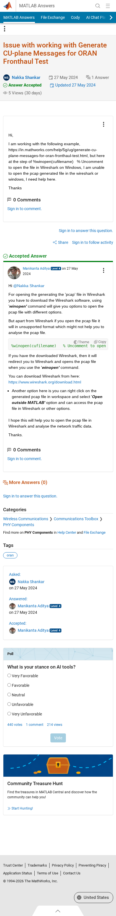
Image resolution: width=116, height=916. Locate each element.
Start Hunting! (22, 808)
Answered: (18, 599)
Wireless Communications (25, 519)
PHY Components (18, 524)
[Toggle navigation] (4, 28)
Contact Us (72, 873)
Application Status (17, 873)
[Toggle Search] (97, 6)
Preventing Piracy (92, 865)
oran (10, 555)
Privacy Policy (63, 865)
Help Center (66, 532)
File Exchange (53, 17)
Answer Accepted (24, 85)
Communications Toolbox (76, 519)
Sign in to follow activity (92, 242)
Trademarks (37, 865)
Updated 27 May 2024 (74, 85)
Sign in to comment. (24, 208)
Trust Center (13, 865)
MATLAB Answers (37, 6)
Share (63, 242)
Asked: (15, 574)
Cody (75, 17)
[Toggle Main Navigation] (108, 6)
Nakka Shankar (26, 77)
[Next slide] (106, 17)
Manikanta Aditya (36, 269)
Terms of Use (47, 873)
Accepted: (17, 623)
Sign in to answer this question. (86, 230)
